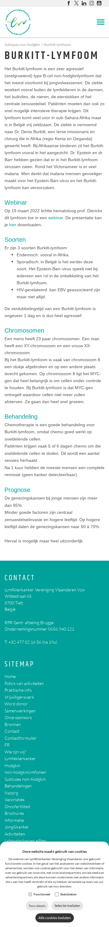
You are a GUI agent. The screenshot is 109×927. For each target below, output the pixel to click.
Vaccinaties (15, 799)
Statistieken (68, 894)
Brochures (14, 813)
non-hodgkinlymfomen (25, 772)
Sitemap (20, 664)
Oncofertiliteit (17, 806)
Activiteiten (15, 833)
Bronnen (13, 724)
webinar (55, 217)
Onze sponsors (18, 717)
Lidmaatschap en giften (25, 840)
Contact (20, 578)
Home (10, 676)
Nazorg (11, 792)
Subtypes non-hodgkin (22, 44)
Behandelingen (18, 785)
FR (7, 744)
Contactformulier (21, 738)
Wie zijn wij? (15, 751)
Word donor (16, 703)
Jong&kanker (17, 826)
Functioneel (42, 894)
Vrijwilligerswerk (19, 697)
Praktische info (18, 690)
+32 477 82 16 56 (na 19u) (32, 642)
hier (12, 224)
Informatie (14, 820)
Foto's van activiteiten (24, 683)
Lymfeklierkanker (20, 758)
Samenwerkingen (20, 710)
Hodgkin (12, 765)
